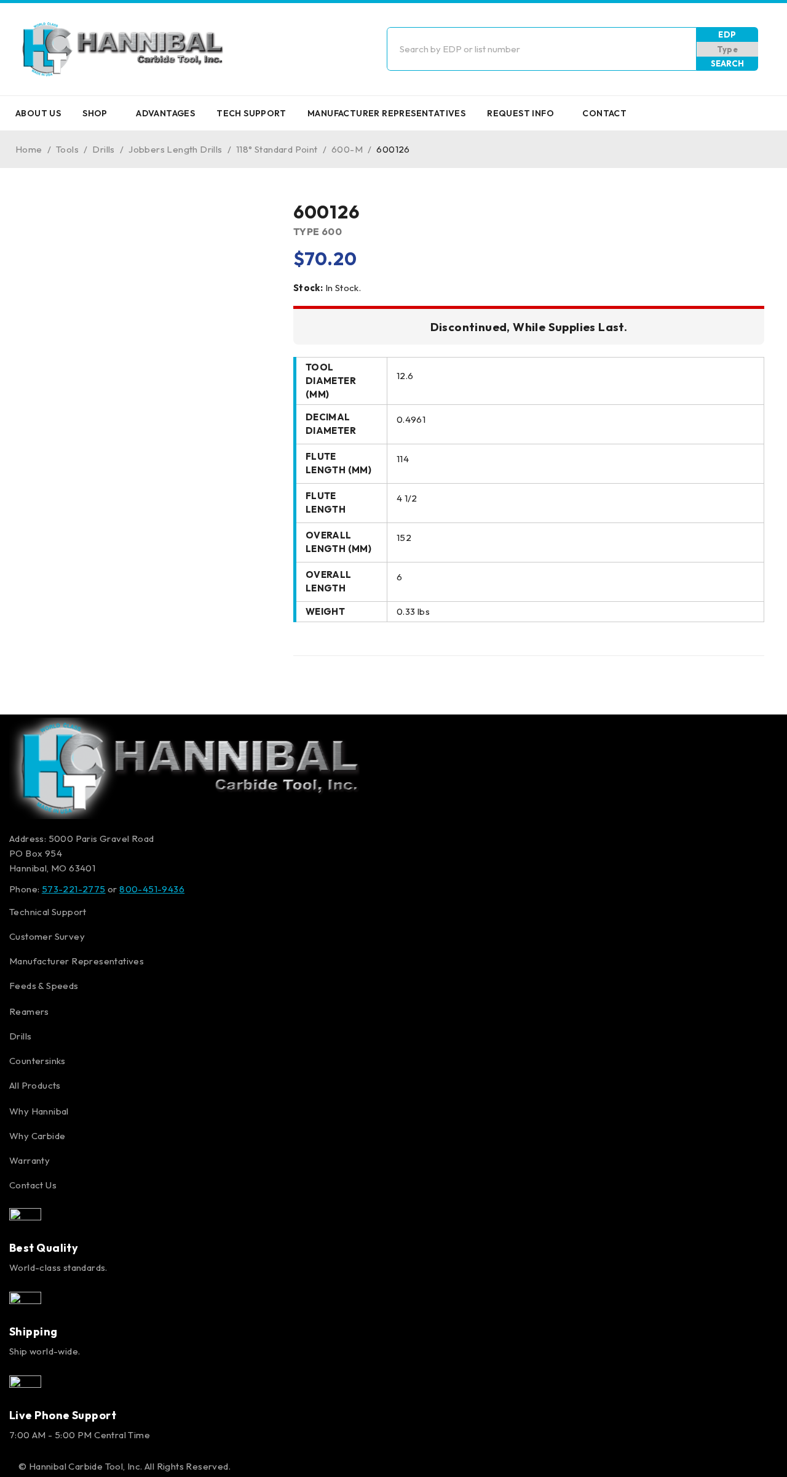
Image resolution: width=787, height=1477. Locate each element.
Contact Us (33, 1185)
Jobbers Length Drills (175, 149)
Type (727, 49)
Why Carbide (37, 1136)
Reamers (29, 1011)
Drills (103, 149)
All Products (35, 1085)
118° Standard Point (277, 149)
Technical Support (48, 912)
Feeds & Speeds (44, 985)
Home (28, 149)
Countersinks (37, 1061)
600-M (347, 149)
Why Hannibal (39, 1111)
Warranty (29, 1160)
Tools (67, 149)
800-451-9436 (151, 889)
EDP (727, 34)
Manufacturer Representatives (76, 961)
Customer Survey (47, 936)
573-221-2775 (74, 889)
